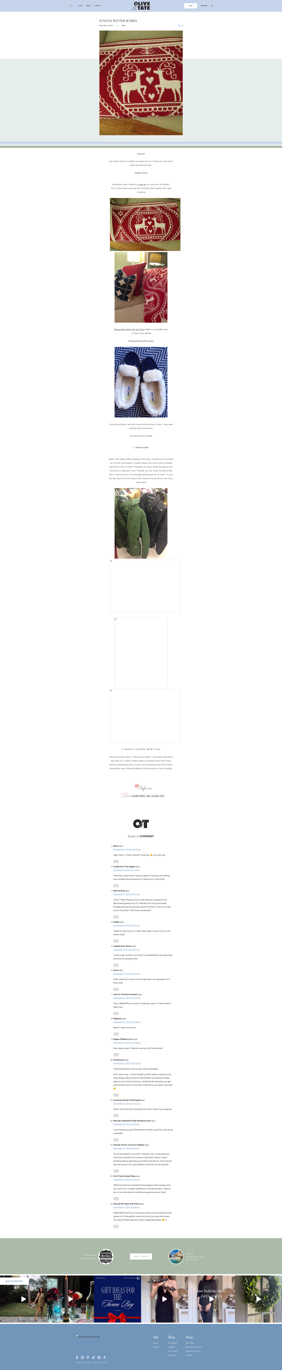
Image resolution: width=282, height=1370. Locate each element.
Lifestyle (171, 1347)
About (155, 1343)
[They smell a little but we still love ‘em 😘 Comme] (117, 1299)
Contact (156, 1347)
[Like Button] (179, 25)
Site (156, 1336)
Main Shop (190, 1343)
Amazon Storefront (193, 1351)
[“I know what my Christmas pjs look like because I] (23, 1299)
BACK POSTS (141, 1256)
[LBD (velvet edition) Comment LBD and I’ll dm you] (164, 1299)
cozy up (142, 184)
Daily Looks (172, 1355)
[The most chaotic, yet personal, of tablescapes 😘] (70, 1299)
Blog (171, 1336)
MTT (105, 1363)
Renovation (172, 1343)
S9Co (100, 1363)
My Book (189, 1355)
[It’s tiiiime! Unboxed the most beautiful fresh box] (258, 1299)
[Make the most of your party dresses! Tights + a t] (211, 1299)
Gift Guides (172, 1351)
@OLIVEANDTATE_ (14, 1281)
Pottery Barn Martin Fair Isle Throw (129, 329)
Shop (189, 1336)
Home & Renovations (194, 1347)
